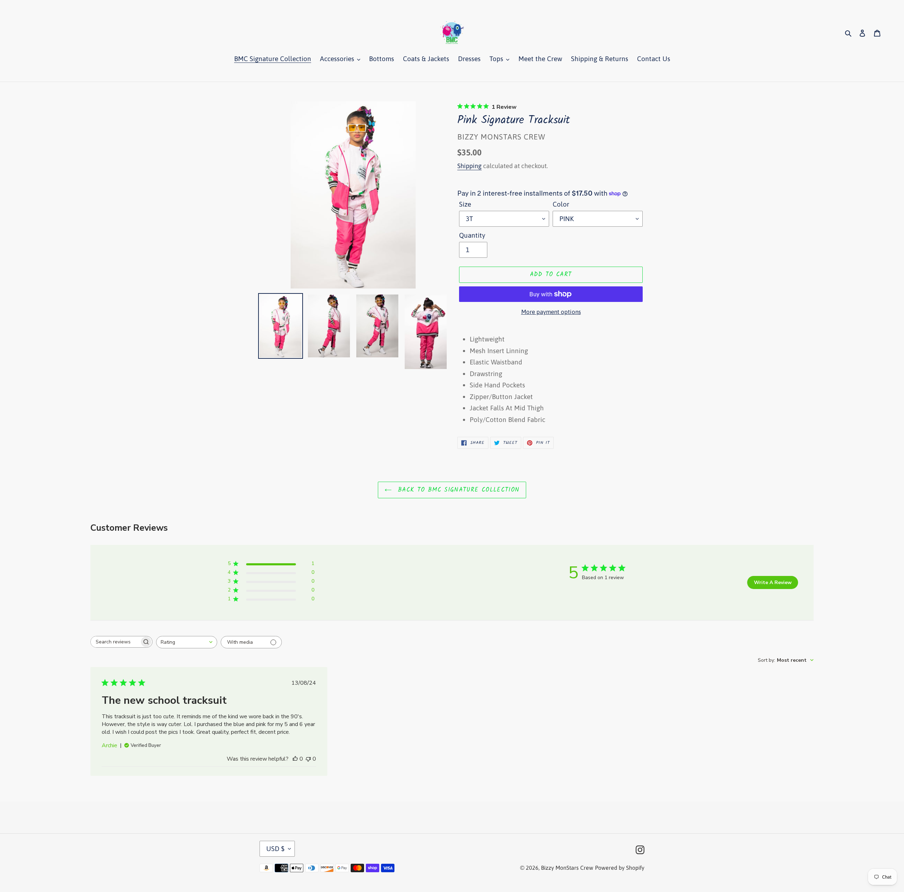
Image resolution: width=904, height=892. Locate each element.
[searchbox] (115, 641)
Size (465, 204)
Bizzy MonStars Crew (567, 867)
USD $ (275, 848)
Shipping (469, 166)
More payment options (551, 311)
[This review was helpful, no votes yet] (295, 759)
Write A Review (773, 582)
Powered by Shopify (619, 867)
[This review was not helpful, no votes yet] (308, 759)
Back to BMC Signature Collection (457, 490)
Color (561, 204)
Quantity (472, 235)
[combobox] (186, 642)
